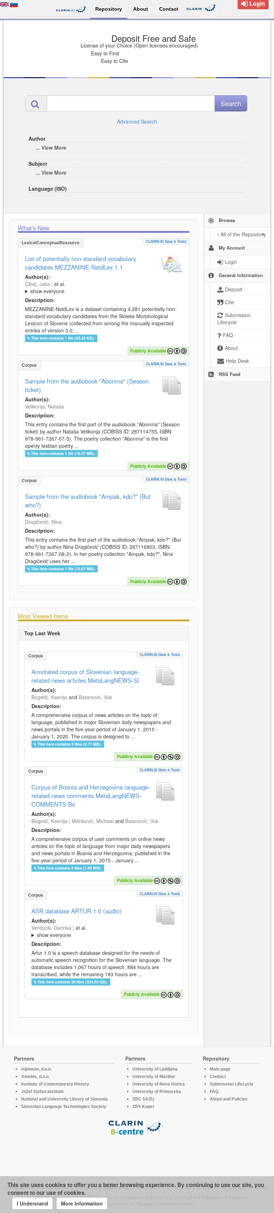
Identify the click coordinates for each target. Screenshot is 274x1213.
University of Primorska (156, 1091)
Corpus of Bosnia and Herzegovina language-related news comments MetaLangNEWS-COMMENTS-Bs (91, 795)
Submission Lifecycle (231, 1084)
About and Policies (229, 1099)
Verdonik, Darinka (51, 927)
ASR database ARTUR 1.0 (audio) (76, 911)
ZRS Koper (143, 1106)
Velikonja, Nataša (44, 406)
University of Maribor (153, 1076)
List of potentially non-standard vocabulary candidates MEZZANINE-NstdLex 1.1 (80, 262)
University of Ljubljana (155, 1069)
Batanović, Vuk (95, 697)
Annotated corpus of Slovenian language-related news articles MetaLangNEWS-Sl (85, 676)
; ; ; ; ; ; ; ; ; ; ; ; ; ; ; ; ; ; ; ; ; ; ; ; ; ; (103, 931)
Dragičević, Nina (43, 521)
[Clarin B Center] (137, 1126)
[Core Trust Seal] (137, 1156)
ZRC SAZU (143, 1099)
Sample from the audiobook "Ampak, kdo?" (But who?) (88, 500)
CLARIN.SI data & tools (166, 241)
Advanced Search (137, 121)
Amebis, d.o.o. (35, 1076)
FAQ (214, 1091)
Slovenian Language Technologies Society (63, 1106)
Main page (220, 1069)
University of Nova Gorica (158, 1084)
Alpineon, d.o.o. (36, 1069)
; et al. (45, 287)
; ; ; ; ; (103, 287)
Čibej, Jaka (37, 283)
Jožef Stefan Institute (42, 1091)
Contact (218, 1076)
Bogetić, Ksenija (49, 697)
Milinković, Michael (93, 820)
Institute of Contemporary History (55, 1084)
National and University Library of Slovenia (64, 1099)
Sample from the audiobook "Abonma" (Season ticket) (87, 385)
